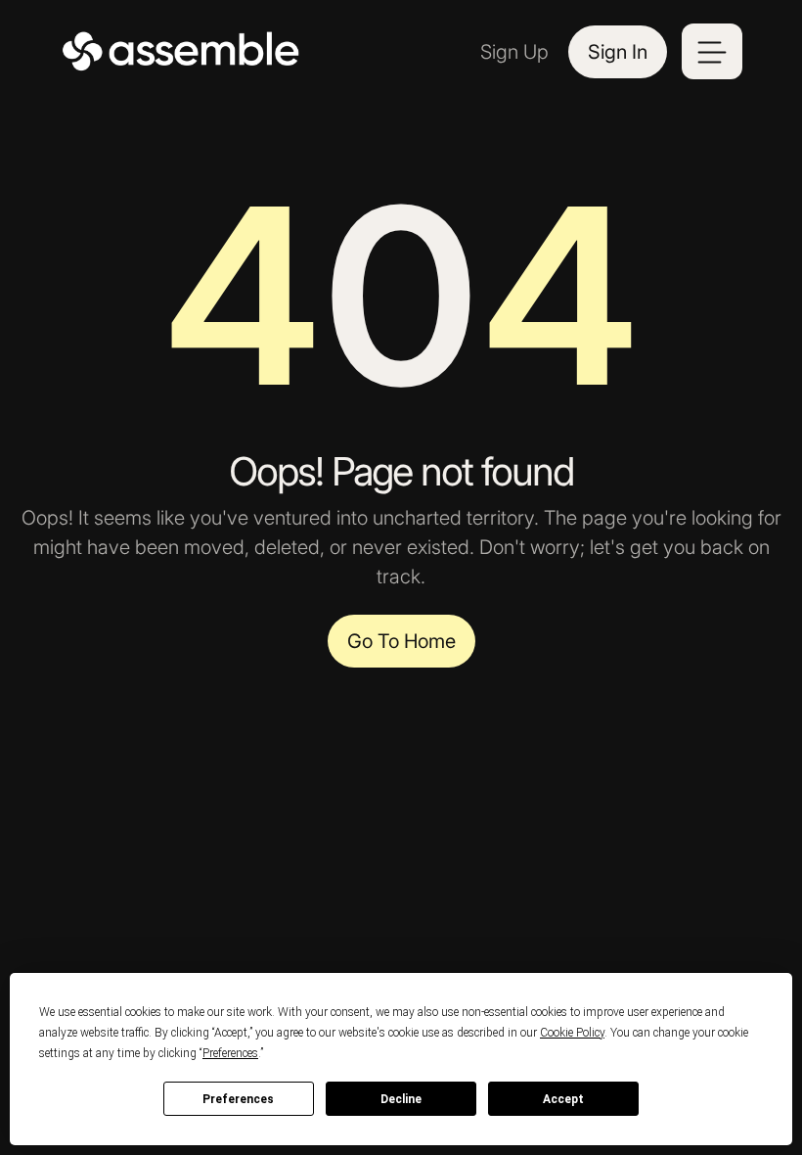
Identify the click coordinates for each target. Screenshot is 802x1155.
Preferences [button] (230, 1053)
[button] (712, 51)
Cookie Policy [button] (572, 1033)
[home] (182, 51)
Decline (401, 1099)
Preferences (238, 1099)
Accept (563, 1099)
